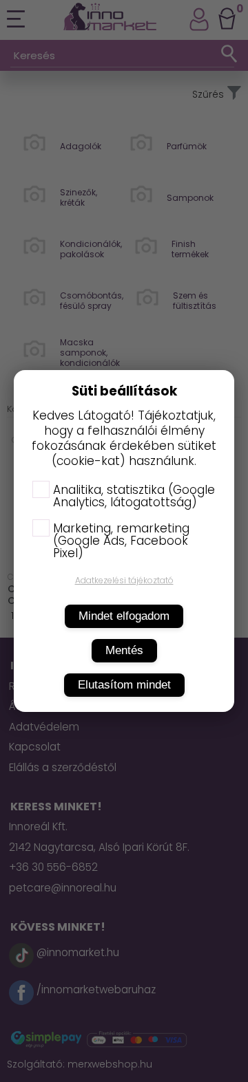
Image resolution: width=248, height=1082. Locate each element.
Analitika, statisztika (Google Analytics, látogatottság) (134, 496)
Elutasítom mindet (124, 684)
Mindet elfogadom (124, 616)
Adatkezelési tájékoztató (124, 580)
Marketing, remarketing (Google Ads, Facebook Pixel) (121, 540)
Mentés (124, 650)
